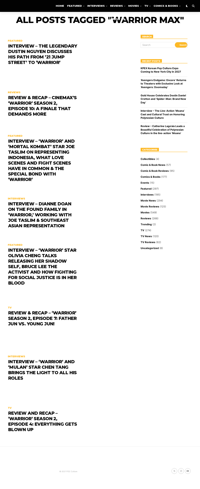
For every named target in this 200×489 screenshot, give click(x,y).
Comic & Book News (153, 164)
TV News (146, 236)
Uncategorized (150, 248)
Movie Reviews (150, 206)
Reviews (116, 5)
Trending (146, 224)
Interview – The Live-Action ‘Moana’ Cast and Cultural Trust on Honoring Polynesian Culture (163, 114)
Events (145, 182)
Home (60, 5)
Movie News (148, 200)
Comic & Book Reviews (155, 170)
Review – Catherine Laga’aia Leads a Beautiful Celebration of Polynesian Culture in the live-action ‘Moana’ (163, 130)
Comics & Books (166, 5)
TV (146, 5)
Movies (133, 5)
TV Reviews (148, 242)
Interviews (96, 5)
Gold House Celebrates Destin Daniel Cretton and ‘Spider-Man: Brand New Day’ (163, 99)
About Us (117, 19)
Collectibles (148, 158)
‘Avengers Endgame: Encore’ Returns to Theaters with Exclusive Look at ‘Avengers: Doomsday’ (163, 84)
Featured (74, 5)
